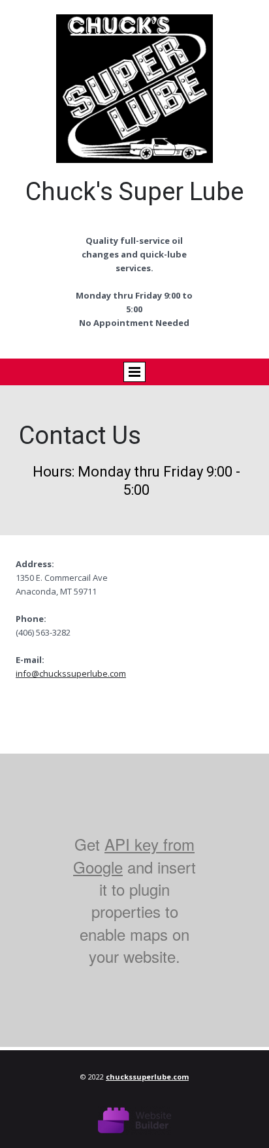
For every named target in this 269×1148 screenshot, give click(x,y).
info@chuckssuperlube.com (71, 673)
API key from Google (134, 854)
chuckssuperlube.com (147, 1077)
